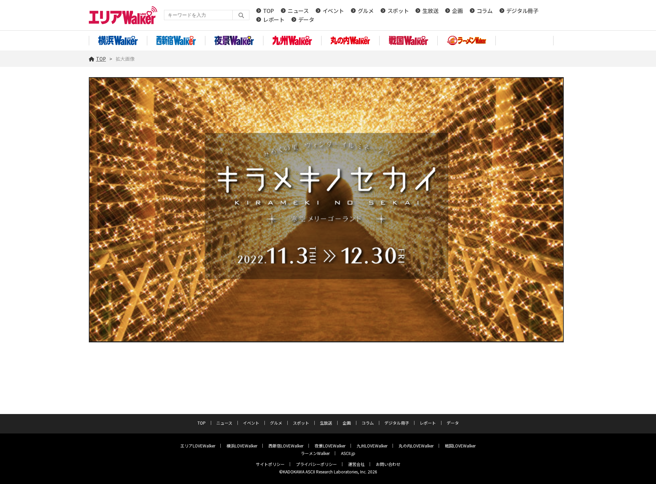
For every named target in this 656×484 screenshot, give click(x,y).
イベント (333, 10)
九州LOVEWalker (372, 446)
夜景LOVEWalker (330, 446)
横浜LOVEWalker (242, 446)
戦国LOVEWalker (460, 446)
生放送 (430, 10)
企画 (457, 10)
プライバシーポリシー (316, 464)
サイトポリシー (270, 464)
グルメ (366, 10)
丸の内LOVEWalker (416, 446)
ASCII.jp (348, 453)
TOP (268, 10)
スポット (398, 10)
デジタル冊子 (522, 10)
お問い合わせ (388, 464)
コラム (485, 10)
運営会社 (356, 464)
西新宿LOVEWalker (286, 446)
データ (306, 19)
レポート (274, 19)
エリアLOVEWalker (197, 446)
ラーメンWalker (315, 453)
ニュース (298, 10)
